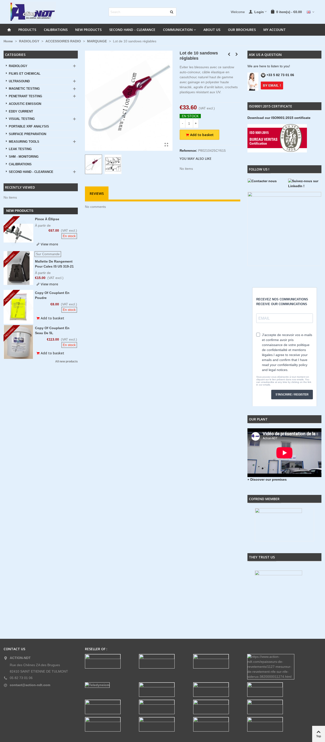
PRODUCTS (27, 29)
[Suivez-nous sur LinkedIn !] (304, 183)
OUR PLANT (258, 419)
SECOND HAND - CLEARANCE (132, 29)
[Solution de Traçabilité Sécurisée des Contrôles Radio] (228, 54)
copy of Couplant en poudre (52, 295)
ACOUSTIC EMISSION (25, 104)
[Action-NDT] (32, 12)
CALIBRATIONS (56, 29)
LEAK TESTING (20, 149)
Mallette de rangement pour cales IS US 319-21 (54, 263)
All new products (66, 361)
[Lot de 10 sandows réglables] (166, 144)
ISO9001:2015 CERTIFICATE (270, 106)
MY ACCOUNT (274, 29)
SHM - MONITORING (24, 156)
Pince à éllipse (47, 219)
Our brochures (242, 29)
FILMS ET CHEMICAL (24, 73)
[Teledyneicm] (108, 685)
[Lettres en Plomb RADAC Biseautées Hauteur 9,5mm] (236, 54)
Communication (178, 29)
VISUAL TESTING (22, 119)
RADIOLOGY (18, 66)
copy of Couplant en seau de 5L (52, 330)
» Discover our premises (267, 479)
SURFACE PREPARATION (27, 134)
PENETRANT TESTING (25, 96)
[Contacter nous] (264, 181)
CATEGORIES (15, 54)
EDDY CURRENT (21, 111)
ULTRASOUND (19, 81)
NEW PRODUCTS (88, 29)
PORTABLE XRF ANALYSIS (29, 126)
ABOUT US (211, 29)
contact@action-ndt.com (30, 685)
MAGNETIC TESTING (24, 88)
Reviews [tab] (97, 193)
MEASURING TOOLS (24, 141)
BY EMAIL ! (272, 85)
